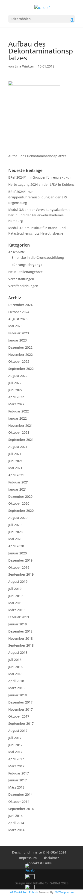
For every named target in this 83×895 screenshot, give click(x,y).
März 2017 (16, 766)
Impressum (28, 858)
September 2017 (21, 723)
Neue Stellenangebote (25, 272)
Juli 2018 (14, 659)
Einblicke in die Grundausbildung (38, 257)
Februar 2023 (18, 333)
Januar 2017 (17, 780)
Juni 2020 (15, 532)
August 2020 (17, 517)
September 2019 (21, 574)
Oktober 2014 (18, 801)
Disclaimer (51, 858)
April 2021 (16, 475)
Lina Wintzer (24, 66)
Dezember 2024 (20, 305)
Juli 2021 (14, 454)
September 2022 (21, 368)
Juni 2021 (15, 461)
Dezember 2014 (20, 794)
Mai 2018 (15, 674)
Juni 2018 (15, 667)
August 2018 (17, 652)
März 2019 (16, 610)
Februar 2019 (18, 617)
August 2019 (17, 581)
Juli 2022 (14, 383)
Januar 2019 (17, 624)
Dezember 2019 (20, 560)
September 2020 (21, 510)
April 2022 (16, 397)
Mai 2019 (15, 603)
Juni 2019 (15, 596)
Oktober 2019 (18, 567)
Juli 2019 (14, 588)
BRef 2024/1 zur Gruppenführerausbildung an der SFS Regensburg (37, 197)
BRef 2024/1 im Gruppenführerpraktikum (40, 177)
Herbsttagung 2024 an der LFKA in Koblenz (41, 184)
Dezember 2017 (20, 702)
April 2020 (16, 546)
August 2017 (17, 730)
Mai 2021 (15, 468)
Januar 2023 (17, 340)
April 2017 (16, 759)
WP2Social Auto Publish (24, 892)
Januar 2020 (17, 553)
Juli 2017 (14, 738)
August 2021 (17, 447)
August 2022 (17, 376)
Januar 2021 (17, 489)
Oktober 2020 (18, 503)
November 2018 (20, 638)
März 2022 (16, 404)
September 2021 (21, 439)
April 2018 (16, 681)
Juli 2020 (14, 525)
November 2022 (20, 354)
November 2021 (20, 425)
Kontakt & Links (39, 863)
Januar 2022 (17, 418)
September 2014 (21, 809)
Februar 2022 (18, 411)
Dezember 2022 (20, 347)
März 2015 (16, 787)
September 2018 (21, 645)
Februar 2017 (18, 773)
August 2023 (17, 319)
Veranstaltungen (21, 279)
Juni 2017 (15, 745)
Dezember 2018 (20, 631)
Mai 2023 (15, 326)
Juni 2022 (15, 390)
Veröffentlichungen (23, 286)
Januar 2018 (17, 695)
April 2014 (16, 823)
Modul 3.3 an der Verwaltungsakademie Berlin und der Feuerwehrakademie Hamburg (39, 215)
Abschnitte (16, 252)
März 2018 (16, 688)
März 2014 (16, 830)
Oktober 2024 (18, 312)
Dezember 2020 (20, 496)
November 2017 (20, 709)
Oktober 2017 (18, 716)
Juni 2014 (15, 815)
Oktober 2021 (18, 432)
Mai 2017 (15, 752)
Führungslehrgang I (27, 264)
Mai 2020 (15, 539)
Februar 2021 (18, 482)
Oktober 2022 (18, 361)
